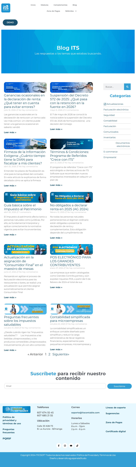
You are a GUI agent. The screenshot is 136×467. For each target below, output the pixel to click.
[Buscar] (127, 86)
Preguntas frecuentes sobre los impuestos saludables (21, 321)
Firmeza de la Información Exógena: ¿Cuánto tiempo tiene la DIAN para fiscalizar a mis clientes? (24, 157)
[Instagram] (64, 445)
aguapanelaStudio (77, 458)
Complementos (60, 5)
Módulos (44, 5)
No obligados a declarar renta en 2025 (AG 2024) (69, 207)
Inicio (33, 5)
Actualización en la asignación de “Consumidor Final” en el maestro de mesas (23, 263)
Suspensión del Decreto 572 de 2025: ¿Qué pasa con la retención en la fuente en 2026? (69, 101)
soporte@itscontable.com (85, 412)
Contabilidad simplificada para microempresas (70, 319)
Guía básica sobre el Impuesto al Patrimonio (22, 207)
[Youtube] (71, 445)
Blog (75, 5)
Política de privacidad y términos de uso (12, 420)
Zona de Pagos (53, 11)
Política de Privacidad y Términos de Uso (96, 455)
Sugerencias (112, 413)
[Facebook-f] (58, 445)
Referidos (69, 11)
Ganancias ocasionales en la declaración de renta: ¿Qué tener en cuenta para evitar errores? (24, 101)
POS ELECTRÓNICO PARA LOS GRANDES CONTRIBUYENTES (70, 261)
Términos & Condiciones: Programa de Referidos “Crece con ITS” (69, 155)
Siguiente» (60, 354)
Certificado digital (116, 431)
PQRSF (7, 438)
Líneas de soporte (116, 407)
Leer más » (10, 132)
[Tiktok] (77, 445)
